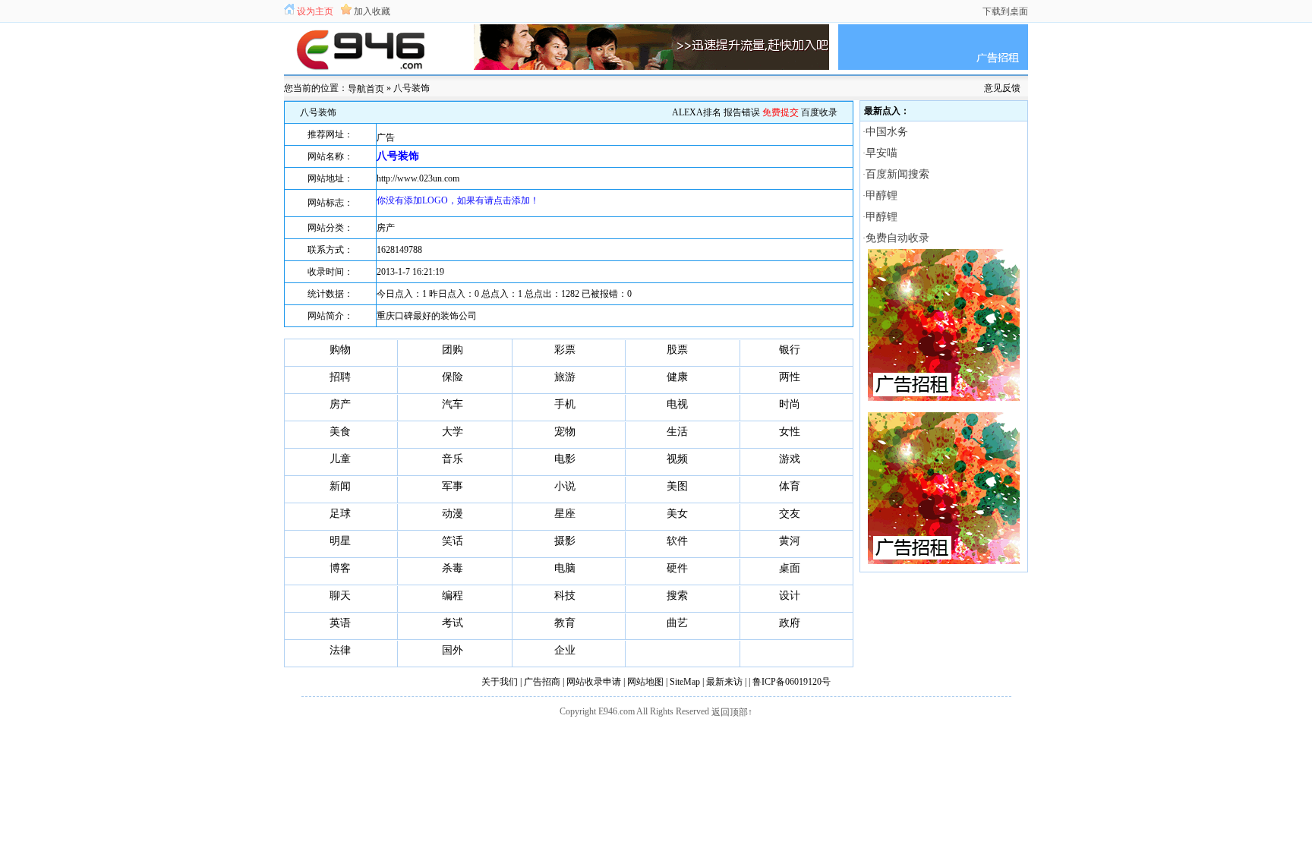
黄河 (789, 541)
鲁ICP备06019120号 (791, 681)
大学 (452, 431)
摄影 (565, 541)
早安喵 (881, 153)
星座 (565, 513)
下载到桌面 (1005, 11)
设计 (789, 595)
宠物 (565, 431)
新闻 (340, 486)
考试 (452, 623)
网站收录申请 (593, 681)
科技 (565, 595)
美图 (677, 486)
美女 (677, 513)
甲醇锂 (881, 195)
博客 (340, 568)
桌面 (789, 568)
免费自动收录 (897, 238)
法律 (340, 650)
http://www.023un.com (418, 178)
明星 (340, 541)
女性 (789, 431)
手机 (565, 404)
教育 (565, 623)
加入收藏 (372, 11)
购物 (340, 349)
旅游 (565, 377)
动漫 (452, 513)
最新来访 (724, 681)
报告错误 (742, 112)
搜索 (677, 595)
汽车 (452, 404)
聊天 (340, 595)
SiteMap (685, 681)
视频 (677, 459)
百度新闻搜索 (897, 174)
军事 (452, 486)
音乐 (452, 459)
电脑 (565, 568)
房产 (386, 227)
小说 (565, 486)
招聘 (340, 377)
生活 (677, 431)
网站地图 (645, 681)
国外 (452, 650)
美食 (340, 431)
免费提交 (780, 112)
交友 (789, 513)
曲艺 (677, 623)
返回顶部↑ (731, 712)
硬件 (677, 568)
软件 (677, 541)
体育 (789, 486)
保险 (452, 377)
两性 (789, 377)
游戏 (789, 459)
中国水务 (887, 131)
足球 (340, 513)
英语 (340, 623)
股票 (677, 349)
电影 (565, 459)
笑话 (452, 541)
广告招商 (542, 681)
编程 (452, 595)
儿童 (340, 459)
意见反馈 (1002, 88)
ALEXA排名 (696, 112)
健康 (677, 377)
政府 (789, 623)
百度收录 (819, 112)
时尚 (789, 404)
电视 (677, 404)
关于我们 (499, 681)
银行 (789, 349)
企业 (565, 650)
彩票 (565, 349)
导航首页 (366, 89)
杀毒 (452, 568)
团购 (452, 349)
